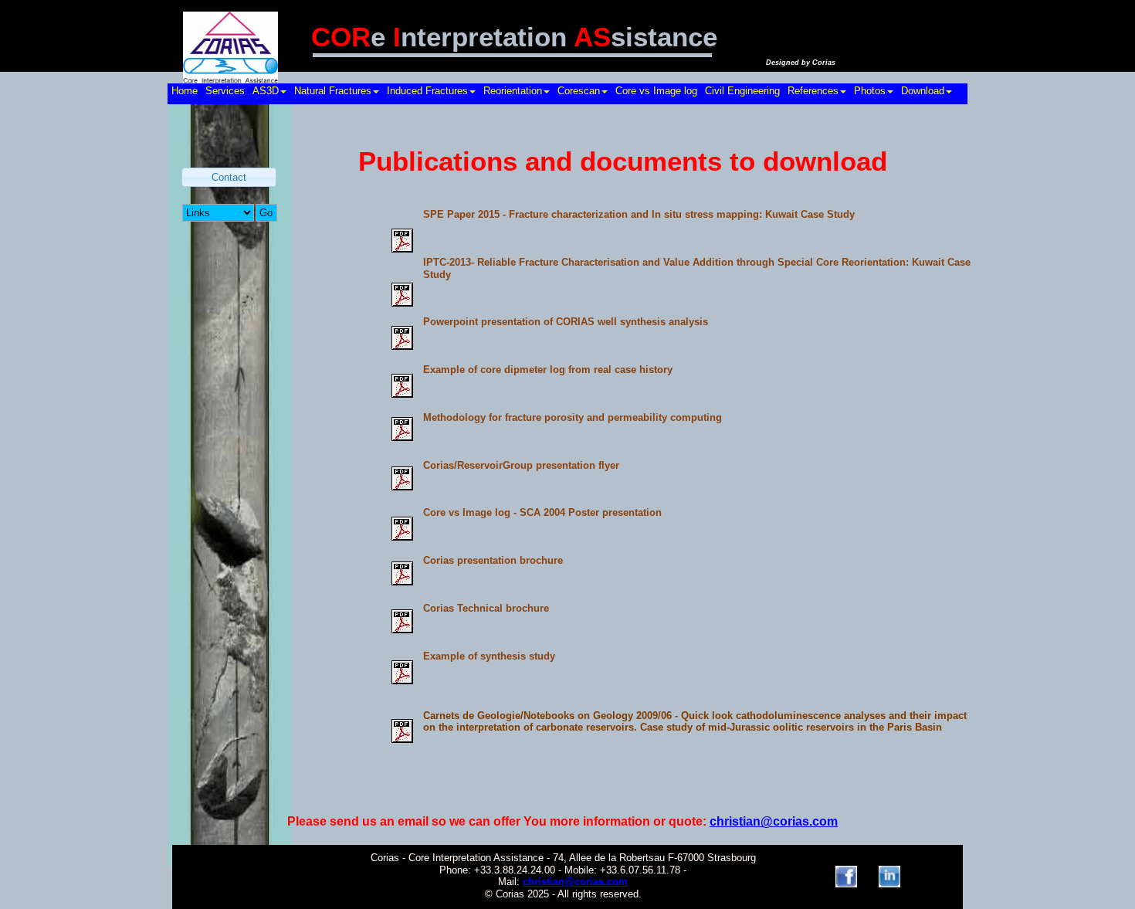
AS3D (265, 91)
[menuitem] (185, 93)
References (813, 91)
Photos (870, 91)
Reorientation (512, 91)
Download (922, 91)
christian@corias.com (575, 881)
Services (225, 91)
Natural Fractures (332, 91)
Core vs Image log (656, 91)
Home (184, 91)
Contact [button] (229, 177)
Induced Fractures (427, 91)
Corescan (578, 91)
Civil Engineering (742, 91)
